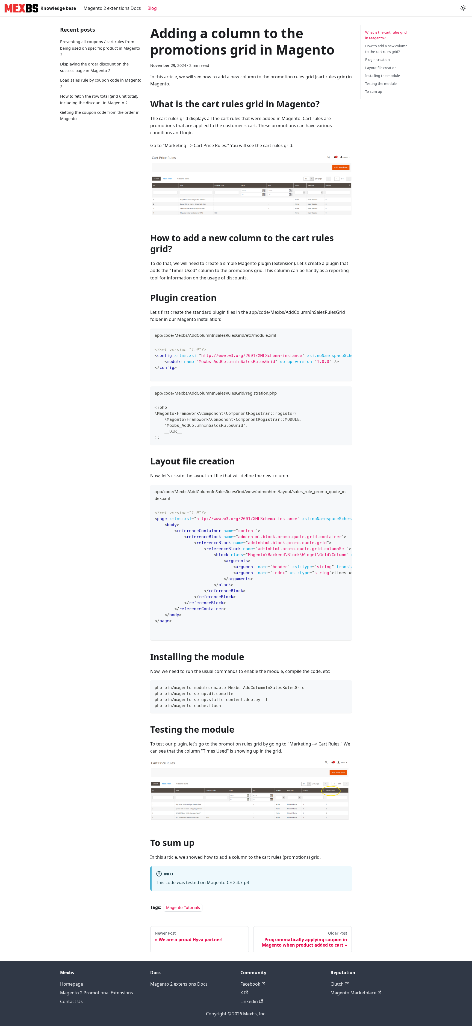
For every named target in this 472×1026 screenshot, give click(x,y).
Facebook (250, 984)
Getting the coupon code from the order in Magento (100, 115)
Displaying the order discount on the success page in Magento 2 (94, 67)
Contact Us (71, 1001)
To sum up (373, 91)
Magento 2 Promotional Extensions (96, 993)
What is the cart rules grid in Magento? (386, 35)
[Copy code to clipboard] (345, 349)
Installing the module (382, 75)
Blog (152, 8)
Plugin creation (377, 59)
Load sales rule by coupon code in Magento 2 (100, 83)
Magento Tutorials (183, 907)
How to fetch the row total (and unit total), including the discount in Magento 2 (99, 99)
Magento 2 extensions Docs (112, 8)
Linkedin (249, 1001)
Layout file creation (381, 67)
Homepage (71, 984)
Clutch (337, 984)
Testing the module (381, 83)
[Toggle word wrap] (335, 349)
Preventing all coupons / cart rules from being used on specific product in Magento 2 (100, 48)
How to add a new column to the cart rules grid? (386, 48)
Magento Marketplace (353, 993)
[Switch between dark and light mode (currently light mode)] (463, 8)
